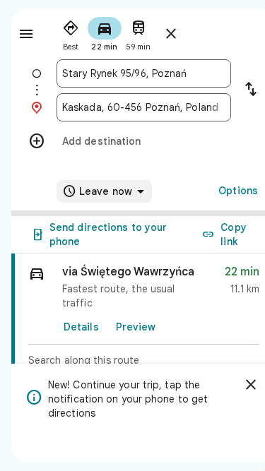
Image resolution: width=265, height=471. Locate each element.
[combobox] (143, 73)
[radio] (71, 32)
